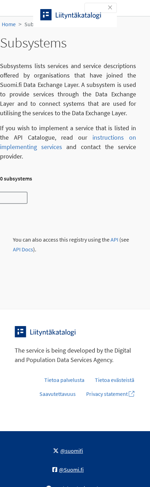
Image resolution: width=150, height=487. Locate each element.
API (114, 239)
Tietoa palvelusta (64, 379)
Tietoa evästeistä (114, 379)
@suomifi (71, 450)
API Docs (23, 249)
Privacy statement (107, 393)
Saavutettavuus (57, 393)
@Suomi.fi (71, 469)
